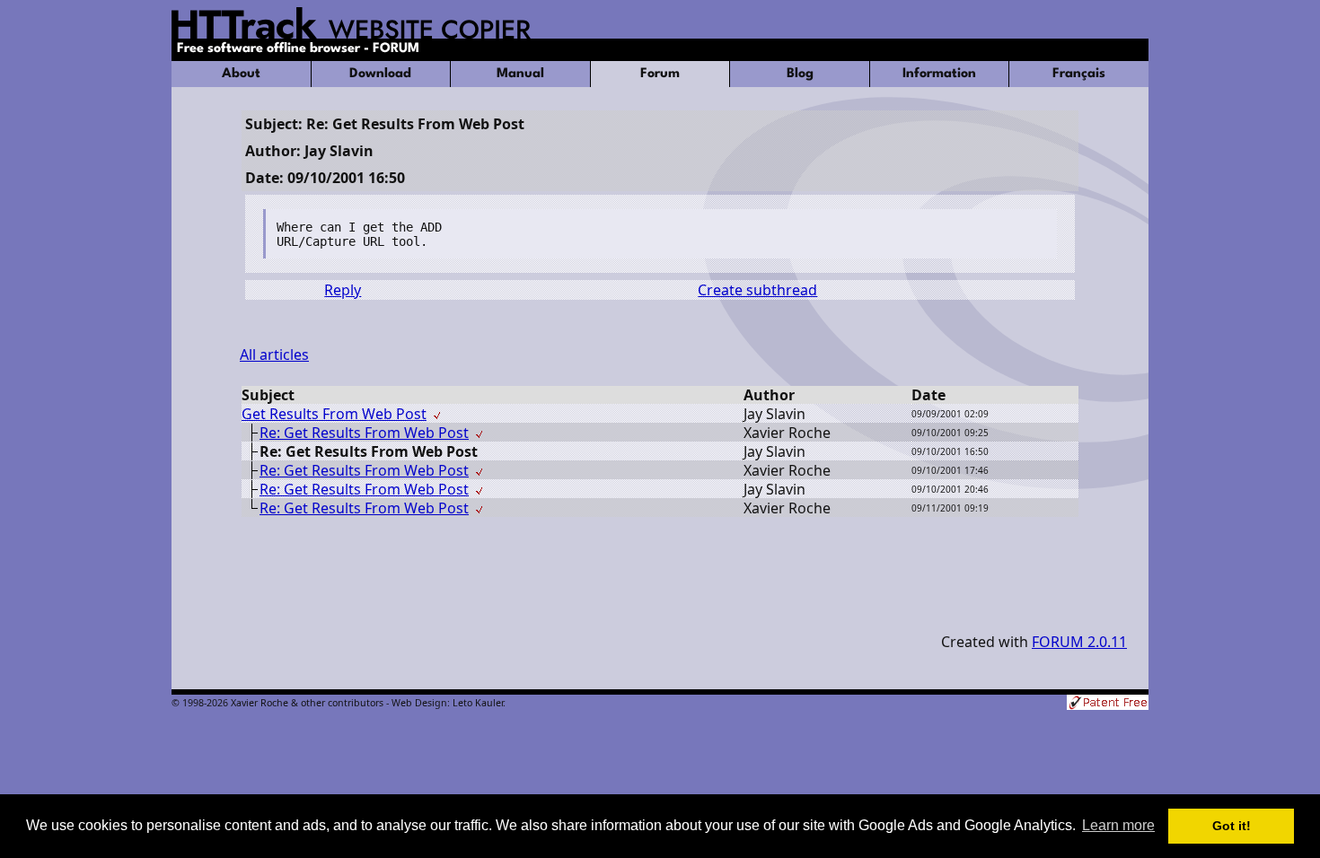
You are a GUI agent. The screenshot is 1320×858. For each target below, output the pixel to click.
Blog (800, 74)
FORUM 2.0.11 (1079, 642)
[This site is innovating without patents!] (1107, 704)
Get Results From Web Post (334, 414)
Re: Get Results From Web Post (364, 432)
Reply (342, 290)
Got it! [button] (1231, 826)
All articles (274, 354)
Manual (520, 74)
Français (1078, 74)
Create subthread (757, 290)
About (241, 74)
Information (939, 74)
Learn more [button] (1118, 825)
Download (380, 74)
